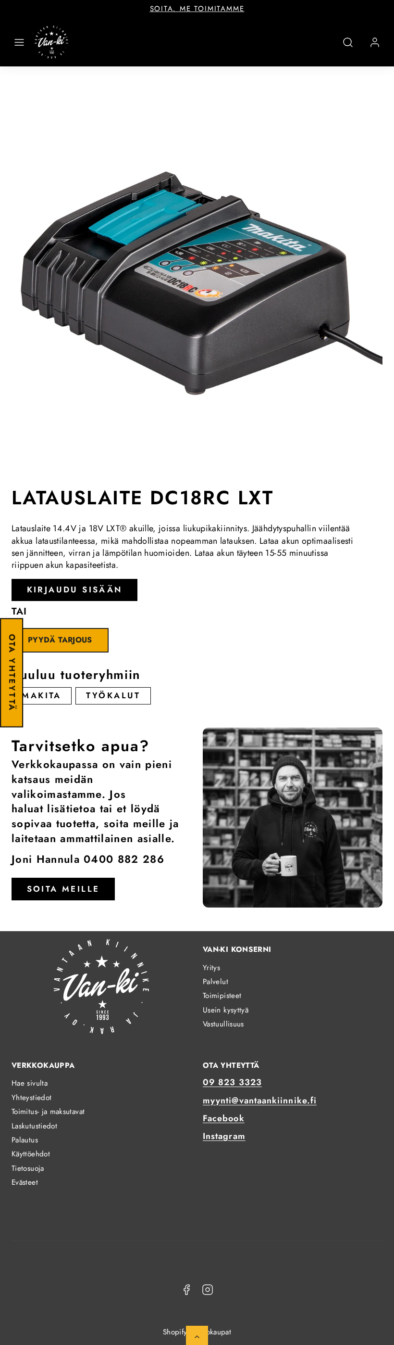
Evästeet (25, 1182)
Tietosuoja (28, 1168)
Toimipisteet (222, 995)
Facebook (224, 1118)
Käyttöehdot (31, 1154)
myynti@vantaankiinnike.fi (260, 1100)
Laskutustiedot (34, 1126)
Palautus (25, 1140)
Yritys (211, 967)
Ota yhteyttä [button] (12, 673)
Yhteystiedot (31, 1097)
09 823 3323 (232, 1082)
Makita (41, 695)
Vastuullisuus (223, 1024)
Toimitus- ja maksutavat (48, 1111)
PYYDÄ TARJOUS (60, 639)
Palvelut (215, 981)
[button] (19, 42)
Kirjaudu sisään (75, 589)
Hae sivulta (30, 1083)
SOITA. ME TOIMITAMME (197, 8)
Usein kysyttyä (225, 1010)
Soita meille (63, 889)
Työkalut (113, 695)
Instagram (224, 1136)
